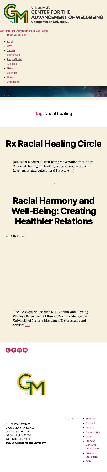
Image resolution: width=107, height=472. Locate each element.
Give (9, 45)
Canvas (11, 50)
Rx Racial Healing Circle (53, 143)
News (10, 68)
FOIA (89, 461)
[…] (72, 171)
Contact (90, 423)
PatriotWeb (13, 54)
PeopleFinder (14, 59)
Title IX (90, 427)
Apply (10, 41)
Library (11, 77)
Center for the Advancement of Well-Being (24, 30)
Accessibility (93, 432)
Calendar (12, 72)
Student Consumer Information (92, 444)
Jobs (88, 436)
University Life (17, 34)
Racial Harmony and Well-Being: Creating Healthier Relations (53, 210)
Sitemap (90, 418)
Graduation (13, 81)
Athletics (12, 63)
